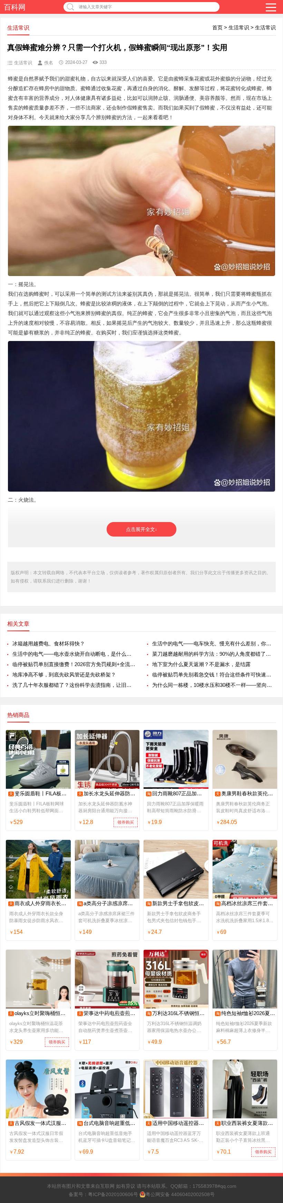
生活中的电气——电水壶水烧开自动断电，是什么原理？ (74, 654)
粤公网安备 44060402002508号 (180, 1194)
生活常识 (238, 27)
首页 (217, 27)
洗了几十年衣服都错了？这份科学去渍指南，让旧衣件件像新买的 (74, 685)
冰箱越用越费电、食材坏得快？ (48, 643)
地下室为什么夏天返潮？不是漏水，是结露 (201, 664)
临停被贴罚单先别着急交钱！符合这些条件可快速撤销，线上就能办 (214, 675)
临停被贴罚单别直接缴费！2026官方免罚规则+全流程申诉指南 (74, 664)
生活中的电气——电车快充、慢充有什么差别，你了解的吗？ (214, 643)
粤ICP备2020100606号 (113, 1194)
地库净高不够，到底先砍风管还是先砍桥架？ (64, 675)
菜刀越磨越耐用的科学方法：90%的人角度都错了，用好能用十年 (214, 654)
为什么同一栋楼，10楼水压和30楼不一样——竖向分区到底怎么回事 (214, 685)
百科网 (15, 7)
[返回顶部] (269, 1075)
